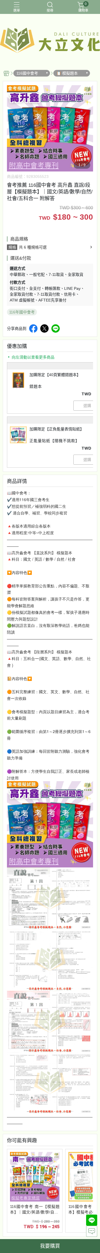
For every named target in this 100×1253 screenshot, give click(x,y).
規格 (12, 247)
